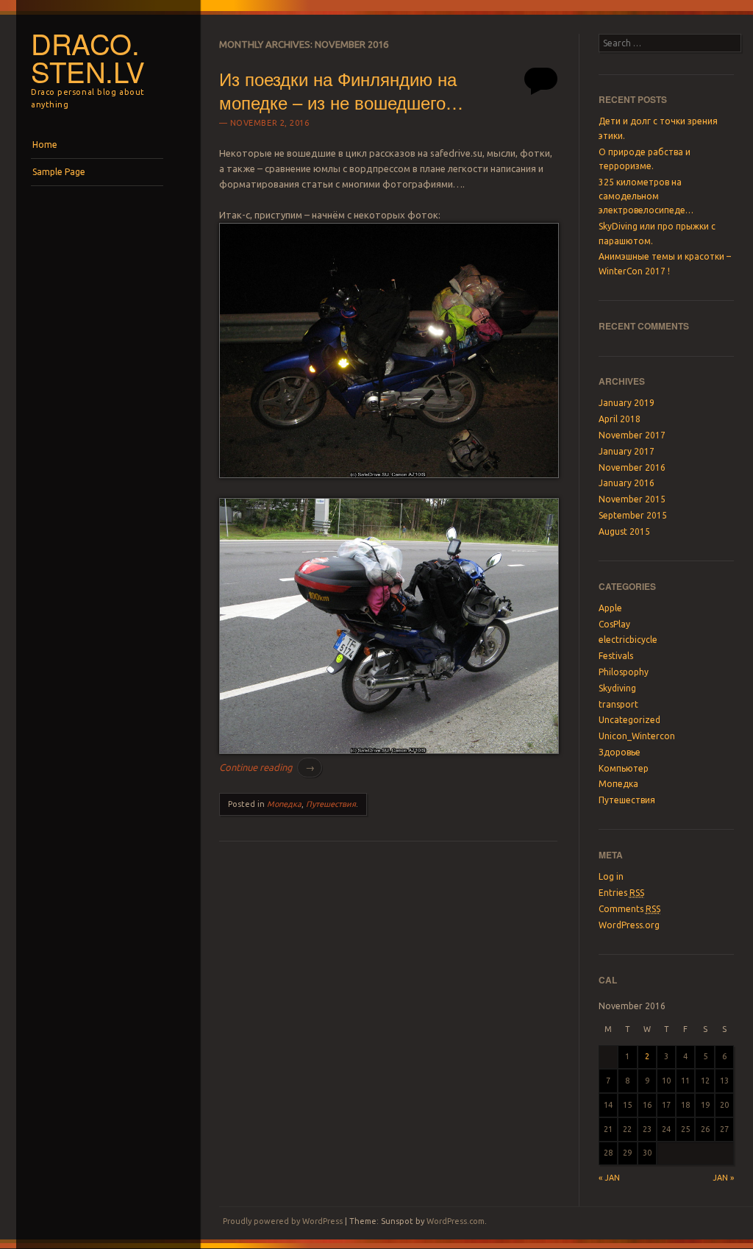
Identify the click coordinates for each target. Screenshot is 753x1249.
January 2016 (626, 483)
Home (44, 144)
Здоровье (619, 752)
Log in (611, 876)
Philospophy (624, 672)
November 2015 (632, 499)
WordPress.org (629, 925)
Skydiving (617, 688)
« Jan (609, 1177)
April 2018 (619, 419)
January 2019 (626, 403)
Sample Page (58, 172)
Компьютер (624, 768)
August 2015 (624, 531)
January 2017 (626, 451)
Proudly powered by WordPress (283, 1221)
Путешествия (331, 804)
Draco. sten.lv (87, 57)
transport (618, 704)
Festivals (616, 656)
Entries (621, 892)
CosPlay (614, 624)
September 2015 (633, 515)
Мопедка (284, 804)
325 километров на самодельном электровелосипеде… (646, 196)
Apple (610, 608)
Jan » (723, 1177)
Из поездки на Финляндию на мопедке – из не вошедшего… (341, 89)
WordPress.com (456, 1221)
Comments (629, 909)
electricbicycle (628, 639)
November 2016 (632, 467)
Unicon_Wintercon (637, 736)
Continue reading (267, 767)
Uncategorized (629, 720)
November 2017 (632, 435)
